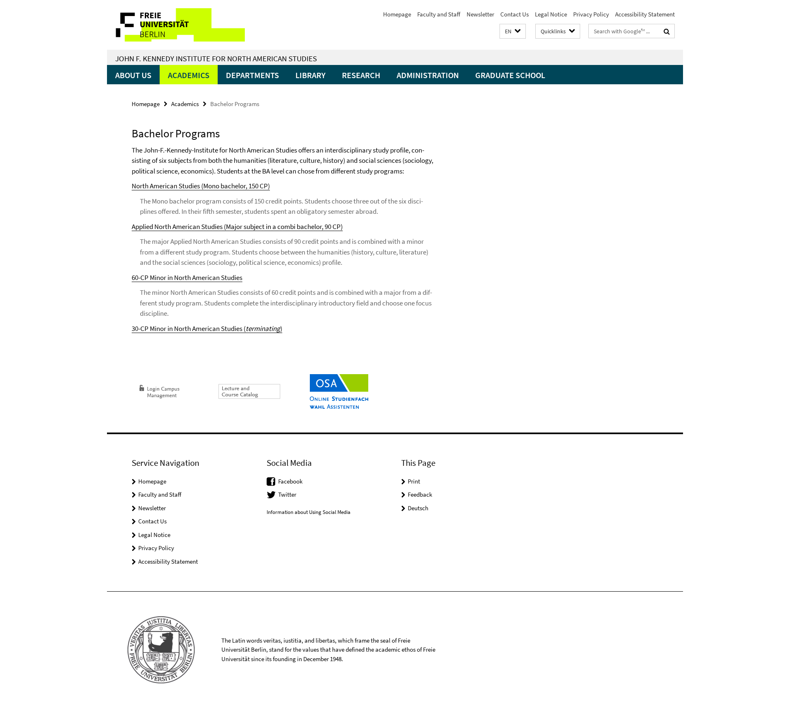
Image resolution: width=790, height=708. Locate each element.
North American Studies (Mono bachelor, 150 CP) (201, 185)
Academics (188, 75)
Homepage (397, 14)
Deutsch (418, 508)
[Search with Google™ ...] (666, 31)
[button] (513, 31)
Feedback (420, 494)
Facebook (290, 481)
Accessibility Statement (645, 14)
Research (361, 75)
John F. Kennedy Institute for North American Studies (216, 58)
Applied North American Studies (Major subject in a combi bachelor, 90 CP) (237, 226)
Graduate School (510, 75)
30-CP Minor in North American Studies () (207, 328)
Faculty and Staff (438, 14)
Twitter (287, 494)
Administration (428, 75)
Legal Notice (551, 14)
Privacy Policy (591, 14)
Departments (252, 75)
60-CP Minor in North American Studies (187, 277)
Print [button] (414, 481)
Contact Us (514, 14)
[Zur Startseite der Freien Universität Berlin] (176, 25)
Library (310, 75)
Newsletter (480, 14)
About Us (133, 75)
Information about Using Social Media (309, 512)
